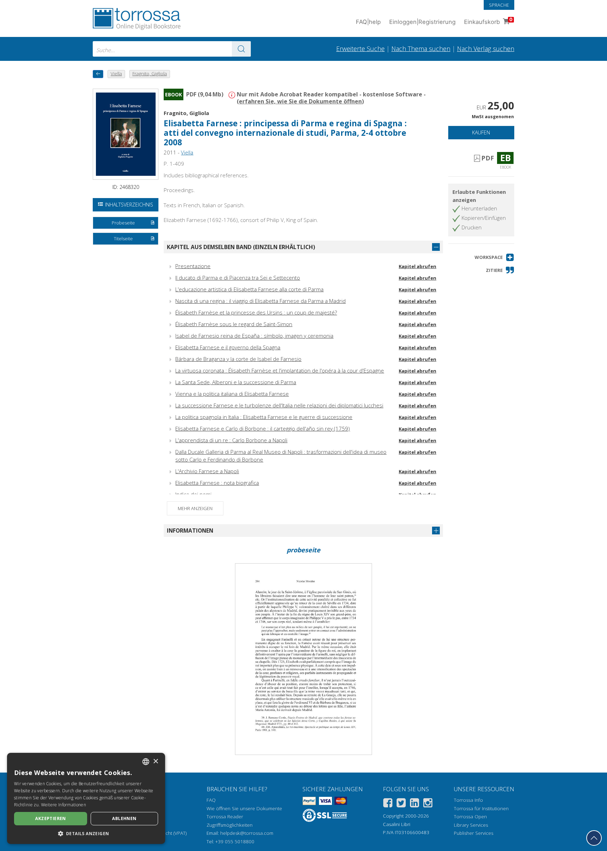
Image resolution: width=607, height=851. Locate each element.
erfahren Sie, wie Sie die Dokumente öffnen (300, 101)
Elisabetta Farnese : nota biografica (217, 482)
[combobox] (172, 49)
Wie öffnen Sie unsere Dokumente (244, 808)
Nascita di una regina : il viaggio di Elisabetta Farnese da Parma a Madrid (260, 300)
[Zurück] (98, 74)
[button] (494, 257)
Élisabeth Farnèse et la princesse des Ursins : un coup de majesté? (256, 312)
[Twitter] (401, 804)
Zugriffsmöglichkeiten (230, 825)
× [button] (155, 761)
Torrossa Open (470, 816)
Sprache (499, 5)
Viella (187, 152)
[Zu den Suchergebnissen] (241, 49)
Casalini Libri (396, 824)
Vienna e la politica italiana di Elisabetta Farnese (232, 393)
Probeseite (123, 223)
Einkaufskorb (488, 21)
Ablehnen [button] (124, 818)
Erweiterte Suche (360, 48)
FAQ (211, 800)
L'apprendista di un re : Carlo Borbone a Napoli (231, 440)
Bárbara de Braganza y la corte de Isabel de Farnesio (238, 358)
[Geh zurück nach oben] (594, 838)
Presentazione (192, 265)
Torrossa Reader (225, 816)
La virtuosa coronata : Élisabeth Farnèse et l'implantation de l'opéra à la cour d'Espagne (279, 370)
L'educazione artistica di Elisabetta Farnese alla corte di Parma (249, 289)
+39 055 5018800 (234, 841)
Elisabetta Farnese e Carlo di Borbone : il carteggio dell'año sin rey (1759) (262, 428)
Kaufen (481, 132)
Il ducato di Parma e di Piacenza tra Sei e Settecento (237, 277)
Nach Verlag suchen (485, 48)
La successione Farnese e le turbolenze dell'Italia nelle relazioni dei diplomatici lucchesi (279, 405)
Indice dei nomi (193, 494)
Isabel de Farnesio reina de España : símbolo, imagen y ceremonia (254, 335)
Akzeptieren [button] (50, 818)
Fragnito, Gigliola (186, 112)
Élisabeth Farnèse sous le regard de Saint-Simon (233, 324)
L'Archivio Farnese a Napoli (207, 471)
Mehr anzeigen (195, 508)
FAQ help (368, 21)
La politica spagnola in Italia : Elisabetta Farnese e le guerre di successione (263, 416)
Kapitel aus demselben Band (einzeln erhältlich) (241, 247)
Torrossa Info (468, 800)
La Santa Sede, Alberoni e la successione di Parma (235, 382)
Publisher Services (473, 833)
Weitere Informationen (63, 805)
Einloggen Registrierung (422, 21)
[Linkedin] (414, 804)
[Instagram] (428, 804)
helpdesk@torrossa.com (246, 833)
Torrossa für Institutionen (481, 808)
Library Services (471, 825)
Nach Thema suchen (420, 48)
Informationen (190, 530)
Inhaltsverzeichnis (129, 204)
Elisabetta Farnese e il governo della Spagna (227, 347)
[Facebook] (388, 804)
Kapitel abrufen (417, 266)
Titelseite (123, 238)
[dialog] (86, 798)
